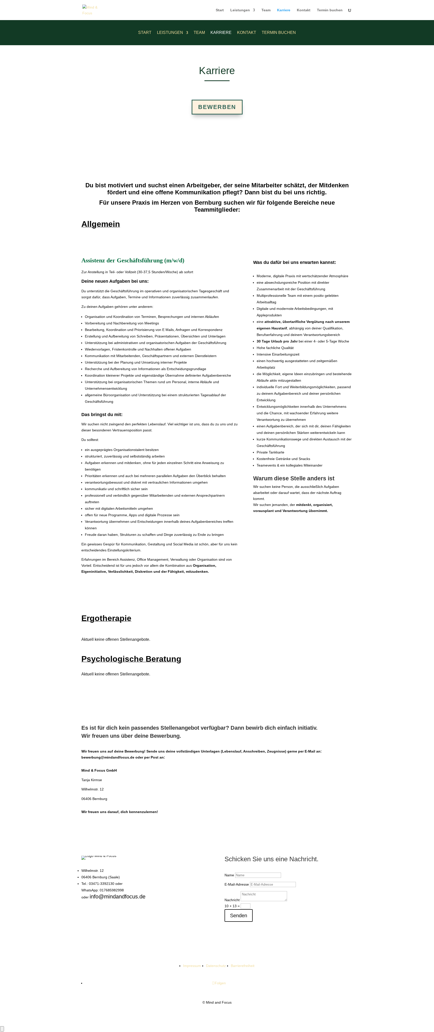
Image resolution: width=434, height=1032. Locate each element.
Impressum (192, 966)
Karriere (283, 10)
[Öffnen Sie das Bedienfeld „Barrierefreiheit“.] (2, 1028)
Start (220, 10)
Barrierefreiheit (242, 966)
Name (229, 875)
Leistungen (240, 10)
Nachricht (232, 900)
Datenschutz (216, 966)
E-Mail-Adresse (237, 884)
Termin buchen (330, 10)
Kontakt (303, 10)
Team (265, 10)
